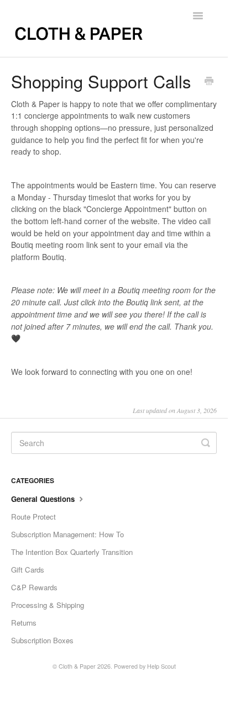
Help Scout (161, 666)
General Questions (44, 499)
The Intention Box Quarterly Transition (72, 552)
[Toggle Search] (205, 443)
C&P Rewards (34, 587)
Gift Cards (27, 569)
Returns (23, 622)
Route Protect (33, 516)
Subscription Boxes (42, 640)
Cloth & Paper (77, 666)
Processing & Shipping (47, 605)
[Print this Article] (209, 82)
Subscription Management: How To (67, 534)
